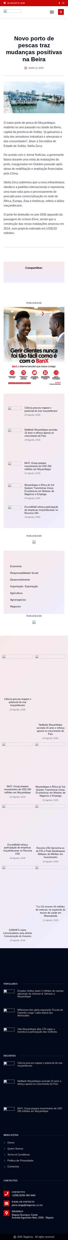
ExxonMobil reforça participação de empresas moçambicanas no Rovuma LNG (41, 510)
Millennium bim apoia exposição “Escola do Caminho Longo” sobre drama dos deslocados (40, 1013)
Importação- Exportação (24, 586)
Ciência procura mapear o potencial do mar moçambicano (40, 409)
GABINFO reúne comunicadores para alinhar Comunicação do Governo (17, 933)
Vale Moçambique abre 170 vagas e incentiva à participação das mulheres (37, 1030)
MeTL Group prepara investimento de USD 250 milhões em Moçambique (37, 466)
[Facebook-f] (59, 3)
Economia (16, 566)
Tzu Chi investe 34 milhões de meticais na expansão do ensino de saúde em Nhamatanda (50, 911)
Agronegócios (18, 599)
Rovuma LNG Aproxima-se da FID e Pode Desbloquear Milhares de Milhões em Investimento (50, 853)
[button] (52, 12)
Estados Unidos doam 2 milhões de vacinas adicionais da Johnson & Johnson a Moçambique (40, 994)
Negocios (15, 606)
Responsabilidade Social (24, 572)
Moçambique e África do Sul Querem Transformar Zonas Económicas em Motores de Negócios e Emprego (39, 490)
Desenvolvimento (20, 579)
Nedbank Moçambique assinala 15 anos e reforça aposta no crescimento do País (40, 432)
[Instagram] (63, 3)
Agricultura (16, 593)
